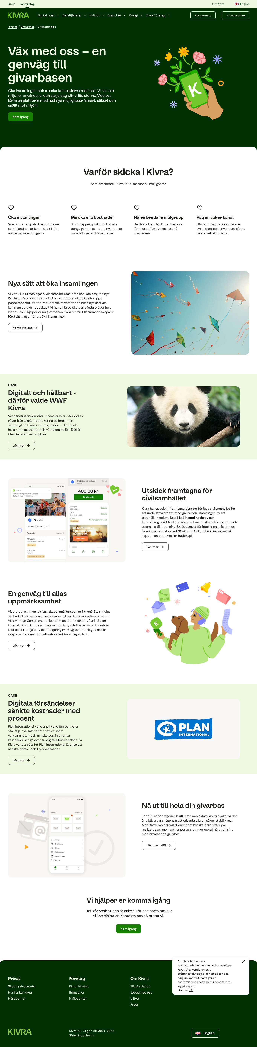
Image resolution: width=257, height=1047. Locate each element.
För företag (27, 4)
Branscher (27, 27)
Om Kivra (218, 4)
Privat (11, 4)
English (244, 4)
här (191, 990)
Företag (12, 27)
